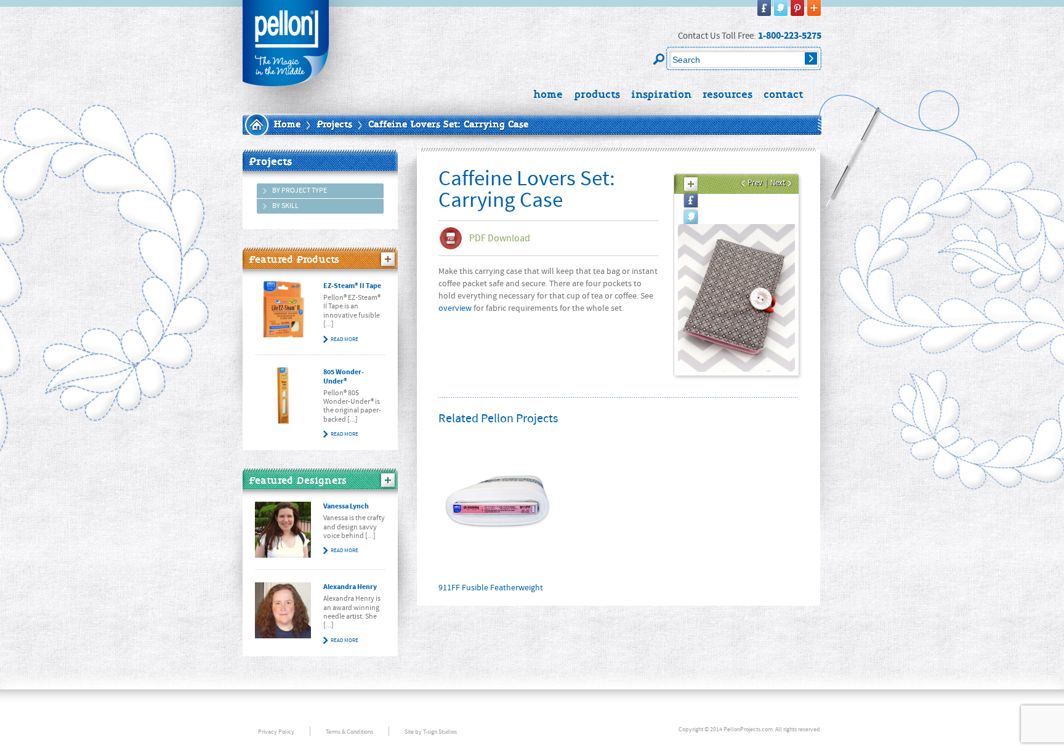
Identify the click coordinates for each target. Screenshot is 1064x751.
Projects (334, 125)
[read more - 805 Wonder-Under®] (283, 395)
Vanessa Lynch (346, 506)
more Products (388, 259)
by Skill (285, 206)
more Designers (388, 480)
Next (777, 183)
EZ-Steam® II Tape (352, 286)
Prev (755, 183)
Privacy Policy (276, 732)
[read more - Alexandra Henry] (283, 610)
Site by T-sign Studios (431, 732)
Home (286, 125)
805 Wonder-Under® (343, 377)
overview (455, 308)
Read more (344, 339)
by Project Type (299, 190)
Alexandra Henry (350, 587)
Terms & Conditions (349, 732)
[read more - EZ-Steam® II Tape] (283, 309)
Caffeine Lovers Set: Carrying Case (448, 125)
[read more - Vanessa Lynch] (283, 530)
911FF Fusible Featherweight (490, 588)
